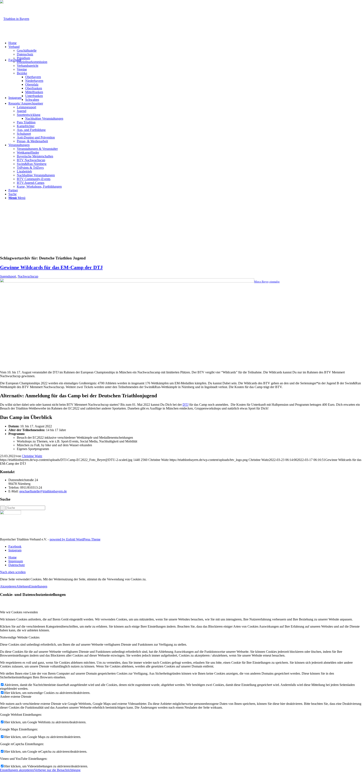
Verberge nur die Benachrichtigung (57, 770)
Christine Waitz (32, 456)
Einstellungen (38, 586)
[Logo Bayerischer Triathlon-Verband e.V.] (14, 19)
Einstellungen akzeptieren (17, 770)
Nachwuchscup (28, 276)
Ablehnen (22, 586)
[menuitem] (185, 43)
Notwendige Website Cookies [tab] (19, 637)
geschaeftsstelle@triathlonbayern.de (43, 491)
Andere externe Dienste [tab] (15, 696)
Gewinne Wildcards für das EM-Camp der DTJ (51, 267)
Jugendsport (8, 276)
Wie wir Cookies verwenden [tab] (19, 612)
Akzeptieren (8, 586)
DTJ (185, 404)
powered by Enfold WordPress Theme (75, 539)
